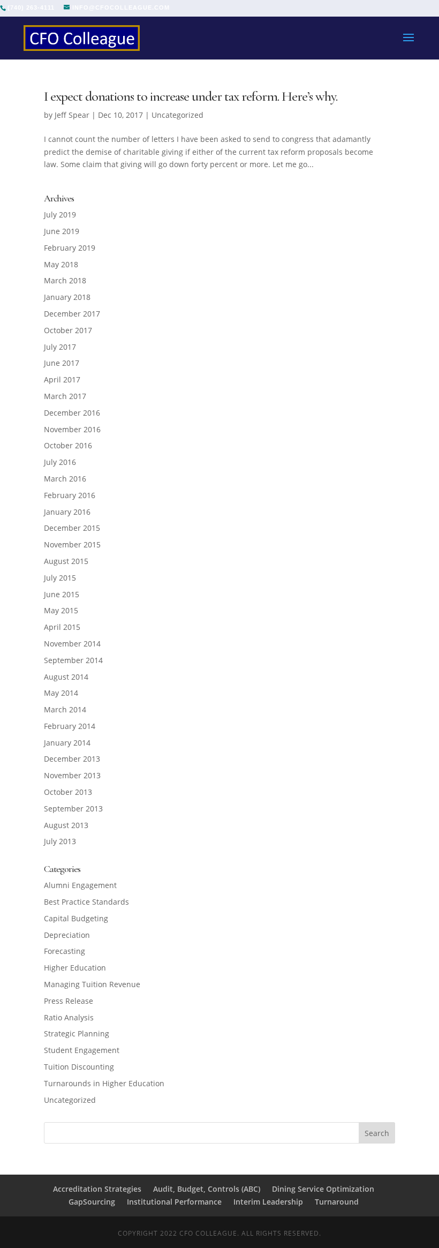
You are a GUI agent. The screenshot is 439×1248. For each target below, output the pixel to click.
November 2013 (72, 775)
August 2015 (66, 561)
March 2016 (65, 478)
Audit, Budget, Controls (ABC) (206, 1189)
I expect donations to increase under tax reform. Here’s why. (190, 96)
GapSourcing (92, 1202)
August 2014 (66, 677)
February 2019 (69, 248)
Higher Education (75, 968)
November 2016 (72, 429)
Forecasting (64, 951)
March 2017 (65, 396)
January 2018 (67, 297)
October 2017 (68, 330)
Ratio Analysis (69, 1017)
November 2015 (72, 544)
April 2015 (62, 627)
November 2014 (72, 643)
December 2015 (72, 528)
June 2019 (61, 231)
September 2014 (73, 660)
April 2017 (62, 379)
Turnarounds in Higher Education (104, 1083)
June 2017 (61, 363)
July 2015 (60, 578)
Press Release (68, 1001)
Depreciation (67, 935)
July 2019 (60, 214)
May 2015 (61, 610)
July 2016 (60, 462)
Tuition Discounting (79, 1067)
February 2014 (69, 726)
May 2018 (61, 264)
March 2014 (65, 709)
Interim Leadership (268, 1202)
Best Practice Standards (86, 902)
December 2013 (72, 759)
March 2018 (65, 280)
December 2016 (72, 413)
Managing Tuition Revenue (92, 984)
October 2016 (68, 445)
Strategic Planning (76, 1033)
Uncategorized (177, 115)
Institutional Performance (174, 1202)
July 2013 (60, 841)
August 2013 (66, 825)
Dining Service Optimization (323, 1189)
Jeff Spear (72, 115)
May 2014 (61, 693)
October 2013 (68, 792)
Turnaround (337, 1202)
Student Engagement (81, 1050)
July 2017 (60, 347)
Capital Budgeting (76, 918)
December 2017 (72, 314)
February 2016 (69, 495)
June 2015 (61, 594)
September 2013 (73, 808)
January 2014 (67, 743)
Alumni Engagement (80, 885)
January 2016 (67, 512)
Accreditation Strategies (97, 1189)
